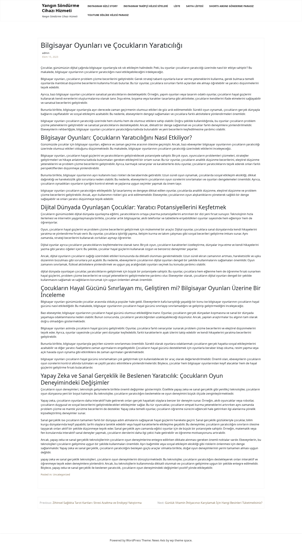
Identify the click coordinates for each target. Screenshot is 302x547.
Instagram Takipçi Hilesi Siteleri (146, 6)
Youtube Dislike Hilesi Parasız (108, 15)
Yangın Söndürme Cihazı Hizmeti (60, 8)
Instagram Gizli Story (103, 6)
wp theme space (181, 540)
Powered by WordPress (125, 540)
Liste (177, 6)
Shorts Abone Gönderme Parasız (231, 6)
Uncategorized (61, 474)
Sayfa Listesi (194, 6)
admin (45, 53)
